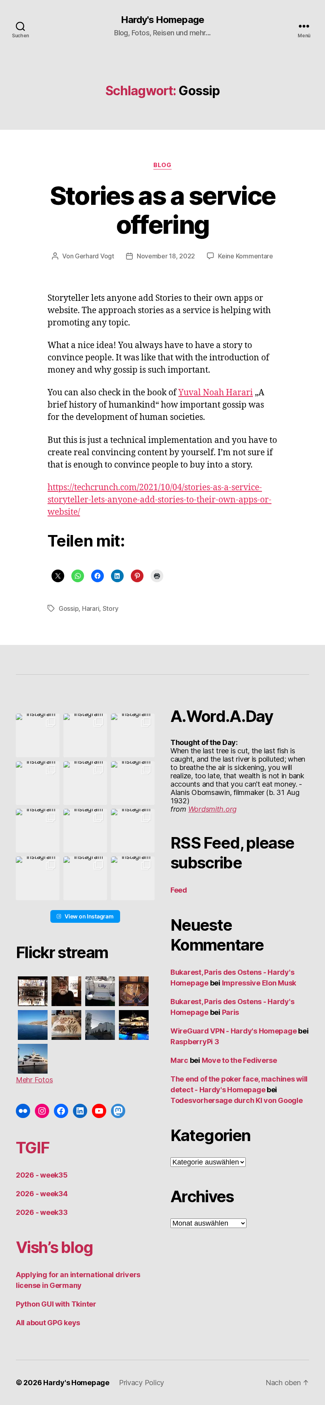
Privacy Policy (141, 1382)
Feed (178, 890)
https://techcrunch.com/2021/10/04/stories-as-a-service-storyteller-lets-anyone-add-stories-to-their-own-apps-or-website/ (159, 500)
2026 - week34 (42, 1193)
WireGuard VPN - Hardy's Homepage (233, 1031)
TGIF (32, 1147)
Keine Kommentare (245, 256)
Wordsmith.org (212, 809)
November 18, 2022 (166, 256)
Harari (90, 608)
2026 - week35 (42, 1175)
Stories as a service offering (162, 210)
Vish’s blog (54, 1247)
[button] (37, 735)
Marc (179, 1060)
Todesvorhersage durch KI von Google (236, 1100)
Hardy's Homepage (162, 20)
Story (111, 608)
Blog (162, 165)
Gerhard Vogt (94, 256)
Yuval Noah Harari (215, 392)
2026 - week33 (42, 1212)
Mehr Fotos (34, 1080)
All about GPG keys (48, 1322)
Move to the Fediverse (239, 1060)
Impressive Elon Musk (260, 983)
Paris (230, 1012)
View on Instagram (89, 916)
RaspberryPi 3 (194, 1041)
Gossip (68, 608)
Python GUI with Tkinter (56, 1304)
